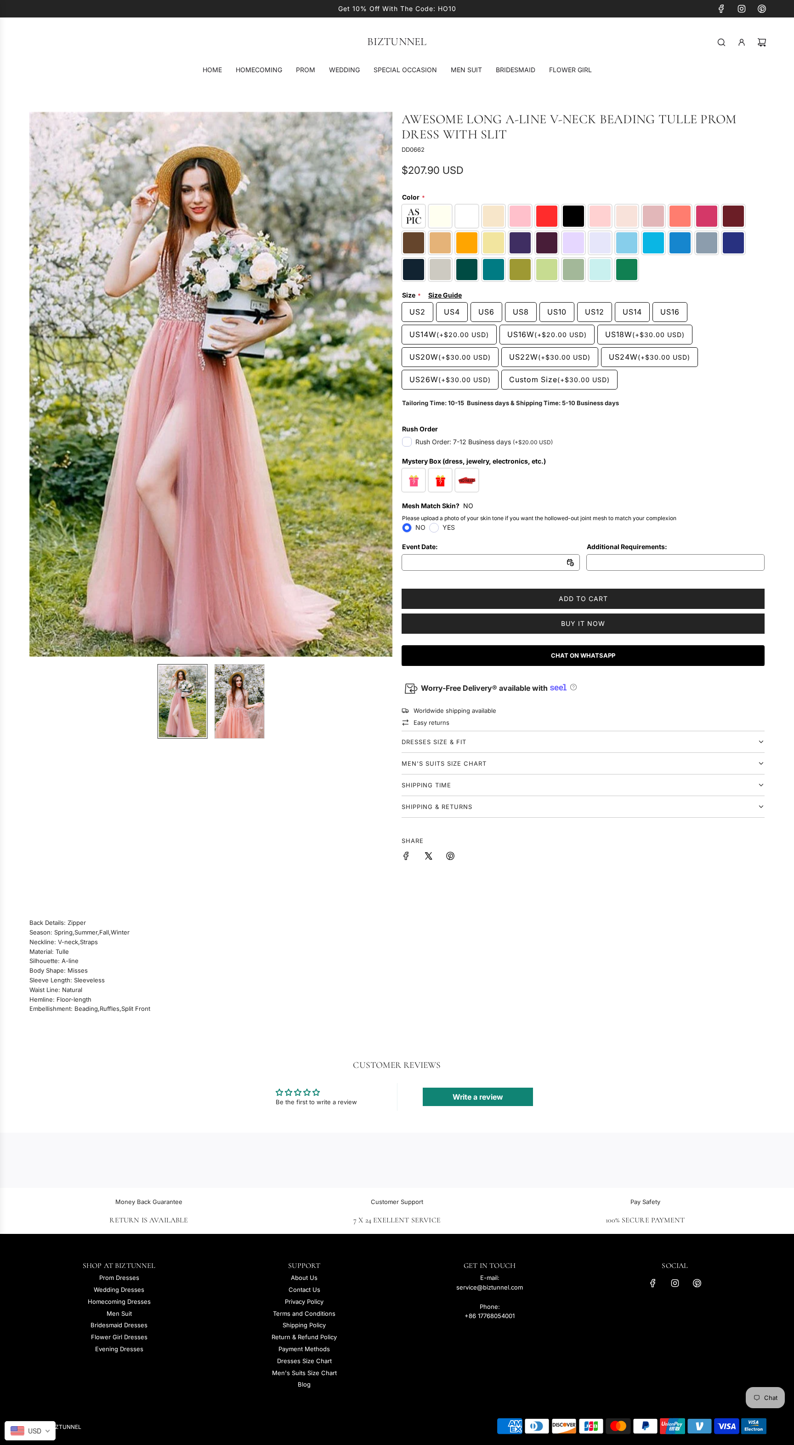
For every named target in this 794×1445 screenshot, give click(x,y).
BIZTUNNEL (396, 41)
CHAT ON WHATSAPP (583, 655)
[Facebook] (721, 8)
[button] (41, 384)
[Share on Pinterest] (450, 857)
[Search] (721, 42)
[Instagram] (742, 8)
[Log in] (742, 42)
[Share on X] (428, 857)
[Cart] (762, 42)
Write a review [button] (478, 1096)
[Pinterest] (762, 8)
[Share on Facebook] (406, 857)
